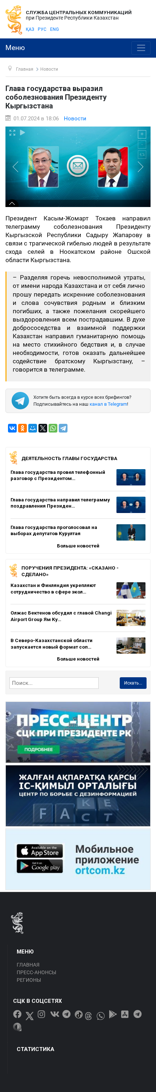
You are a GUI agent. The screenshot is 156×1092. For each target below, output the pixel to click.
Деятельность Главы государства (69, 458)
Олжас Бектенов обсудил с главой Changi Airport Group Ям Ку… (61, 616)
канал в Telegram (108, 404)
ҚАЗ (30, 29)
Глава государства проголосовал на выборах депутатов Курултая (54, 530)
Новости (75, 118)
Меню (15, 48)
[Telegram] (63, 428)
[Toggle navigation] (141, 48)
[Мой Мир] (32, 428)
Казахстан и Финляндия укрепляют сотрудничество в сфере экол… (53, 588)
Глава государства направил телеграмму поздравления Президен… (60, 503)
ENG (54, 29)
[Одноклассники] (22, 428)
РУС (42, 29)
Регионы (29, 980)
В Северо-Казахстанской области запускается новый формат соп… (52, 643)
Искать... (133, 683)
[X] (42, 428)
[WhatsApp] (53, 428)
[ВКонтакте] (12, 428)
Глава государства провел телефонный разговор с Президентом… (58, 475)
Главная (28, 965)
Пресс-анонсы (36, 972)
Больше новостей (78, 546)
